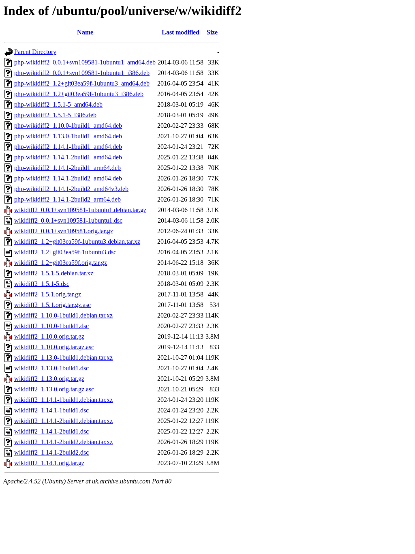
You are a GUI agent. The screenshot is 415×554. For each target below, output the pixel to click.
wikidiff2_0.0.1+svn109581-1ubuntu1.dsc (68, 220)
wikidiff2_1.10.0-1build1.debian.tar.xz (63, 315)
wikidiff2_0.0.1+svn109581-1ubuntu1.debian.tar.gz (80, 209)
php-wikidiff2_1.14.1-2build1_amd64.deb (68, 157)
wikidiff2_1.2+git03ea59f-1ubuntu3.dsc (65, 252)
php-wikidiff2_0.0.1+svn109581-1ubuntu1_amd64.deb (85, 62)
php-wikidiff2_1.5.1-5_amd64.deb (58, 104)
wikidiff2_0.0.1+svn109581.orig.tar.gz (63, 231)
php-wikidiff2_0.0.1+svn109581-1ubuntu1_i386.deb (82, 72)
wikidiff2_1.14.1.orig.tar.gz (49, 463)
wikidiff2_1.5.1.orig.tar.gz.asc (52, 304)
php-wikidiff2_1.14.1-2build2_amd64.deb (68, 178)
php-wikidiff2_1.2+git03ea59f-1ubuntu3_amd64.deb (82, 83)
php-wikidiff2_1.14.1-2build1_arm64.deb (67, 167)
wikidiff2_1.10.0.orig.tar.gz (49, 336)
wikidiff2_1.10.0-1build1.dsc (51, 325)
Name (85, 32)
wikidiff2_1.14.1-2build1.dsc (51, 431)
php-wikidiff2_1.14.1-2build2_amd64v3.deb (71, 188)
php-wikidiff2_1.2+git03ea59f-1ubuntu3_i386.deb (78, 93)
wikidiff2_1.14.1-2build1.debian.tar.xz (63, 420)
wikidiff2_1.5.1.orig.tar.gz (47, 294)
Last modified (180, 32)
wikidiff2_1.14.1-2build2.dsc (51, 452)
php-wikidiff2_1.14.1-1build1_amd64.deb (68, 146)
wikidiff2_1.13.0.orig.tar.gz (49, 378)
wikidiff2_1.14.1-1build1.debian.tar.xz (63, 399)
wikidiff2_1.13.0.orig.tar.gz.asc (54, 389)
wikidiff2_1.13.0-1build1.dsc (51, 368)
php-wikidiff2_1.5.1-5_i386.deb (55, 115)
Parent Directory (35, 51)
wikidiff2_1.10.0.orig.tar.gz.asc (54, 347)
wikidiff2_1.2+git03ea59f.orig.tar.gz (60, 262)
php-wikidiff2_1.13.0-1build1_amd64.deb (68, 136)
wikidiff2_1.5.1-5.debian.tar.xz (53, 273)
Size (212, 32)
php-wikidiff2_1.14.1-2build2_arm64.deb (67, 199)
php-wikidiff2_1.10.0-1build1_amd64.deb (68, 125)
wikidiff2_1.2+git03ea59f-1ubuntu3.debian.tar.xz (77, 241)
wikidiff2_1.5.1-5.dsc (41, 283)
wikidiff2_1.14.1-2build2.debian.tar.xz (63, 441)
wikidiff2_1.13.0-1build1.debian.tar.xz (63, 357)
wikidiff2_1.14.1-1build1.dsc (51, 410)
